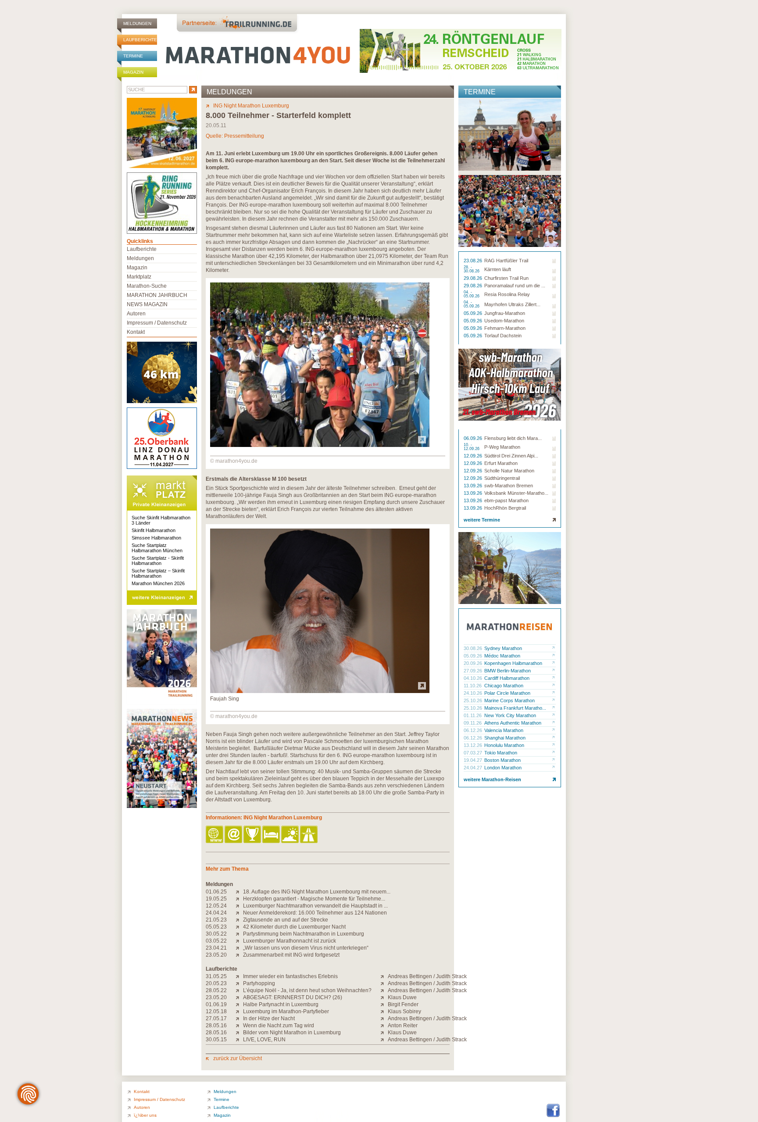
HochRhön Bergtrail (505, 508)
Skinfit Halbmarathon (153, 530)
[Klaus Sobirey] (384, 1011)
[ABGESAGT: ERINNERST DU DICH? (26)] (239, 997)
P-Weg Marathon (502, 447)
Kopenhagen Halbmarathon (513, 663)
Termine (133, 56)
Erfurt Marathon (501, 463)
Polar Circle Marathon (507, 693)
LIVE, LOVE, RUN (264, 1039)
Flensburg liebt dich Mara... (513, 438)
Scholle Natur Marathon (509, 470)
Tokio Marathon (500, 752)
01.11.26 (473, 715)
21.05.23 (216, 920)
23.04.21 (216, 948)
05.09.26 (473, 313)
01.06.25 (216, 892)
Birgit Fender (403, 1004)
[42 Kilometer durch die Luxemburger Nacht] (239, 927)
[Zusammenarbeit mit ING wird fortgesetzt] (239, 955)
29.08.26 (473, 278)
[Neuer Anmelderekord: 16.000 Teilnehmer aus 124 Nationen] (239, 913)
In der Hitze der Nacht (269, 1018)
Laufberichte (140, 39)
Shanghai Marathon (505, 737)
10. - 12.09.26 (472, 447)
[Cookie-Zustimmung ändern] (28, 1093)
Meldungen (137, 23)
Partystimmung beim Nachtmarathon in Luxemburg (303, 934)
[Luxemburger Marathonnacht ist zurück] (239, 941)
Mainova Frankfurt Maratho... (515, 708)
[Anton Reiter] (384, 1025)
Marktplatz (139, 277)
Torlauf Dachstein (503, 335)
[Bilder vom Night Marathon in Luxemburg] (239, 1032)
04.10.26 (473, 678)
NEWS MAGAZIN (147, 304)
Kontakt (136, 332)
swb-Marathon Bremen (508, 485)
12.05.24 (216, 906)
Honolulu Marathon (504, 745)
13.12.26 (473, 745)
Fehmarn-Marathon (505, 328)
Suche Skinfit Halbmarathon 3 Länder (161, 520)
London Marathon (503, 767)
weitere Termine (482, 519)
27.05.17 (216, 1018)
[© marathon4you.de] (319, 445)
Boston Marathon (502, 760)
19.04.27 (473, 760)
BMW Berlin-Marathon (507, 670)
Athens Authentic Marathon (512, 722)
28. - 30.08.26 (472, 269)
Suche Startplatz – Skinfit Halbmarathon (158, 573)
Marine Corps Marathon (509, 700)
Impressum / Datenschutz (157, 323)
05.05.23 (216, 927)
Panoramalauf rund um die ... (514, 285)
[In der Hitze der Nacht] (239, 1018)
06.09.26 (473, 438)
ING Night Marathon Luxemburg (251, 106)
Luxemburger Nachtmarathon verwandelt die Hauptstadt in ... (315, 906)
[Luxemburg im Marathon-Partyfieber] (239, 1011)
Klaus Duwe (402, 997)
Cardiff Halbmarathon (506, 678)
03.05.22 (216, 941)
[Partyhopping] (239, 983)
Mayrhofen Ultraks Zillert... (512, 304)
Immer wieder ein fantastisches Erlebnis (290, 976)
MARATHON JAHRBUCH (157, 295)
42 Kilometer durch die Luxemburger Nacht (294, 927)
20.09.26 (473, 663)
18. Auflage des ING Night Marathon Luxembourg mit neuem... (316, 892)
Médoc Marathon (502, 655)
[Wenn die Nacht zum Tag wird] (239, 1025)
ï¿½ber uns (145, 1115)
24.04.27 (473, 767)
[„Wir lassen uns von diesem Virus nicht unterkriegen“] (239, 948)
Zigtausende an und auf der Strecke (285, 920)
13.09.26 (473, 485)
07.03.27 (473, 752)
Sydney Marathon (503, 648)
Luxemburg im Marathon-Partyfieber (286, 1011)
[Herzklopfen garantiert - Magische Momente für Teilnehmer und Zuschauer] (239, 899)
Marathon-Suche (147, 286)
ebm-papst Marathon (506, 500)
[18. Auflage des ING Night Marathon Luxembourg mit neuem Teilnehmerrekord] (239, 892)
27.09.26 (473, 670)
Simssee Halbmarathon (156, 537)
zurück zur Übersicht (237, 1058)
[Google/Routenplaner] (309, 834)
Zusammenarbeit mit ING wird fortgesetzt (291, 955)
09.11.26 (473, 722)
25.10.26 (473, 700)
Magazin (133, 72)
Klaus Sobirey (404, 1011)
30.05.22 (216, 934)
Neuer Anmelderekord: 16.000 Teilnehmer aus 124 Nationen (315, 913)
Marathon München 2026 (158, 583)
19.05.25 (216, 899)
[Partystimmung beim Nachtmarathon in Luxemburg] (239, 934)
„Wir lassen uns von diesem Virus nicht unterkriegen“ (305, 948)
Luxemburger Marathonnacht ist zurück (289, 941)
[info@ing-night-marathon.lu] (234, 834)
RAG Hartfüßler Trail (506, 260)
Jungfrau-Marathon (504, 313)
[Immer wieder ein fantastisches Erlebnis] (239, 976)
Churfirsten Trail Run (506, 278)
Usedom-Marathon (504, 320)
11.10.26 (473, 685)
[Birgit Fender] (384, 1004)
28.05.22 (216, 990)
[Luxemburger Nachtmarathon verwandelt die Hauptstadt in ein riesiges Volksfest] (239, 906)
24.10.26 (473, 693)
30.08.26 (473, 648)
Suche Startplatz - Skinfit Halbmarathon (158, 560)
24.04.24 (216, 913)
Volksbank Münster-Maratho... (516, 493)
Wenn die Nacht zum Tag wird (278, 1025)
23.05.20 (216, 955)
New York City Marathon (510, 715)
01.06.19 (216, 1004)
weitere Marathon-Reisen (492, 779)
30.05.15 (216, 1039)
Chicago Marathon (503, 685)
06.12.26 (473, 730)
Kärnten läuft (497, 269)
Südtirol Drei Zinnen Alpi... (511, 455)
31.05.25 (216, 976)
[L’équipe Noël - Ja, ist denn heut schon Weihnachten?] (239, 990)
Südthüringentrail (502, 478)
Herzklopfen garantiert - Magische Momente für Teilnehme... (314, 899)
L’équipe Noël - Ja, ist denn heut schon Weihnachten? (307, 990)
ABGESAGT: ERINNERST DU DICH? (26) (292, 997)
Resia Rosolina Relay (507, 294)
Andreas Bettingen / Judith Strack (427, 976)
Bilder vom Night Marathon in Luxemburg (292, 1032)
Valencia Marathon (503, 730)
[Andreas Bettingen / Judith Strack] (384, 976)
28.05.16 (216, 1025)
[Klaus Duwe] (384, 997)
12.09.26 (473, 455)
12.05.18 (216, 1011)
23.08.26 (473, 260)
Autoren (136, 314)
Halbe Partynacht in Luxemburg (280, 1004)
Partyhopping (259, 983)
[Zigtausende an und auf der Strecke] (239, 920)
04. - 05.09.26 (472, 294)
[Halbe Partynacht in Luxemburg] (239, 1004)
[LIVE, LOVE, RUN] (239, 1039)
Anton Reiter (403, 1025)
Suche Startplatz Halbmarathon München (157, 548)
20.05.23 (216, 983)
